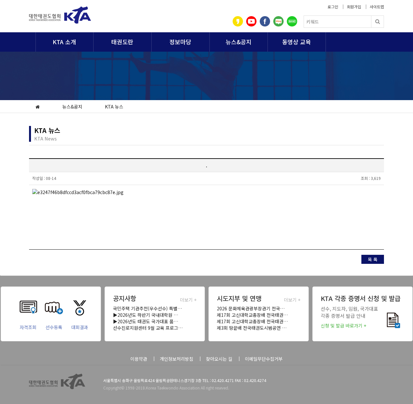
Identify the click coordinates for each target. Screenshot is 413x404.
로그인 (332, 6)
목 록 (373, 259)
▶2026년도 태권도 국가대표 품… (145, 321)
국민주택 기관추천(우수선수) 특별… (147, 308)
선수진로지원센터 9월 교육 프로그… (148, 328)
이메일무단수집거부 (264, 359)
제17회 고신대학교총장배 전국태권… (252, 315)
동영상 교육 (296, 41)
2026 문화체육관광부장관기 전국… (251, 308)
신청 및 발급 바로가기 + (343, 325)
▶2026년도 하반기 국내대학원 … (145, 315)
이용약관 (138, 359)
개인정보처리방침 (176, 359)
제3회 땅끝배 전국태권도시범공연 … (252, 328)
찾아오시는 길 (219, 359)
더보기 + (188, 299)
